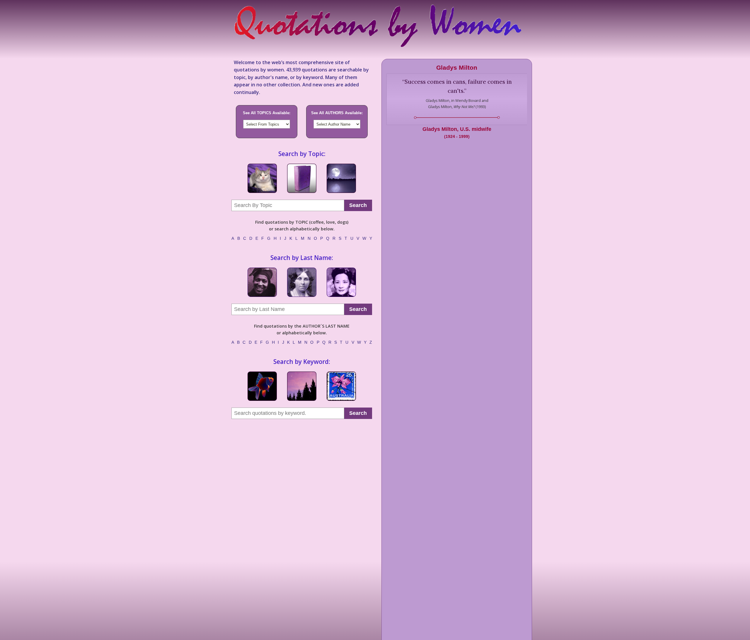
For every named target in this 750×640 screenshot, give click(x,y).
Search (358, 205)
